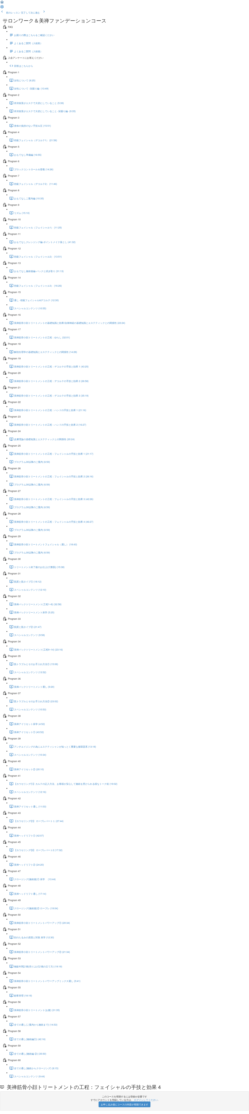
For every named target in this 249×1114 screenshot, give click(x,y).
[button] (2, 3)
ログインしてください (146, 1099)
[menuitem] (2, 7)
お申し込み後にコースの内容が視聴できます (124, 1104)
